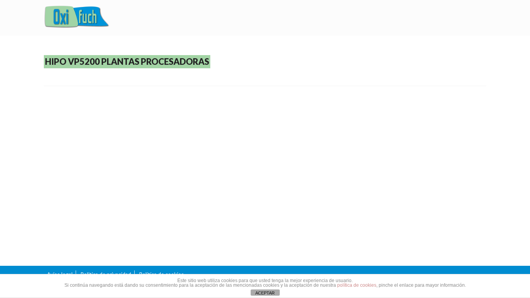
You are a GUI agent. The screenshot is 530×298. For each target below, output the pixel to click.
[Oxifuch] (77, 18)
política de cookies (356, 285)
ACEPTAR (265, 293)
